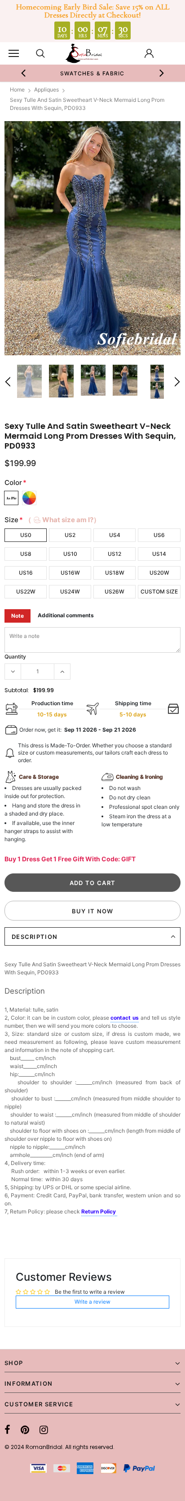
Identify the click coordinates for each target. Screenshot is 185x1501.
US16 (26, 572)
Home (17, 89)
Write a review (92, 1301)
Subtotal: (16, 690)
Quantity (15, 656)
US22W (25, 591)
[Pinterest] (25, 1430)
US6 (159, 535)
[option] (92, 73)
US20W (159, 572)
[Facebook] (7, 1430)
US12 (114, 553)
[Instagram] (44, 1430)
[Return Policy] (116, 1212)
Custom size (159, 591)
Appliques (46, 89)
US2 (70, 535)
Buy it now (93, 911)
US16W (70, 572)
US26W (114, 591)
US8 (25, 553)
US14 (159, 553)
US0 (25, 535)
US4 (114, 535)
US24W (70, 591)
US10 (70, 553)
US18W (114, 572)
